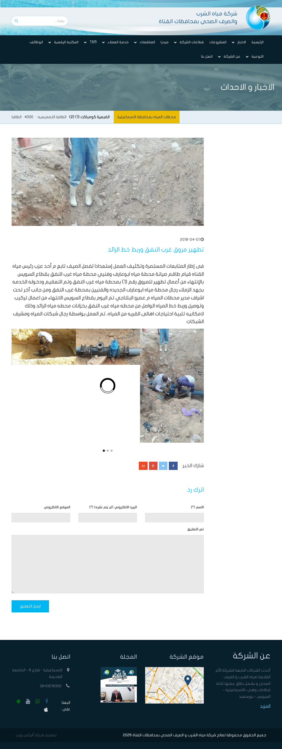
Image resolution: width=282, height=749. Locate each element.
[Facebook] (173, 466)
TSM (93, 42)
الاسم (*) (197, 507)
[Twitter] (163, 466)
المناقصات (147, 42)
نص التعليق (195, 529)
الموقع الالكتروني (57, 507)
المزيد (265, 706)
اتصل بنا (207, 56)
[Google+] (153, 466)
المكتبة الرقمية (66, 42)
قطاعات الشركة (192, 42)
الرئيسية (257, 42)
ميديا (165, 42)
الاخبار (241, 42)
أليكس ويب (25, 735)
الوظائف (36, 42)
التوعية (257, 56)
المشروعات (217, 42)
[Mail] (143, 466)
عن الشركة (232, 56)
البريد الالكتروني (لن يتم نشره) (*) (113, 507)
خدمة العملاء (118, 42)
